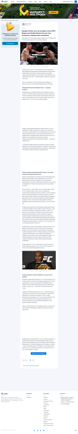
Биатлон (46, 415)
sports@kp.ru (67, 403)
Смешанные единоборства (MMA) (11, 20)
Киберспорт (47, 414)
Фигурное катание (21, 1)
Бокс (40, 1)
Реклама (29, 397)
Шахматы (46, 412)
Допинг (45, 417)
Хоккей (30, 1)
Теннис (45, 1)
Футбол (13, 1)
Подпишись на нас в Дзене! (38, 353)
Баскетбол (46, 404)
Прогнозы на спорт (48, 423)
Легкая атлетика (48, 419)
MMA (35, 1)
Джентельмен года (68, 1)
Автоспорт (46, 410)
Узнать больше (10, 43)
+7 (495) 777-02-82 (69, 402)
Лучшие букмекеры (48, 425)
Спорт (2, 20)
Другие (45, 421)
